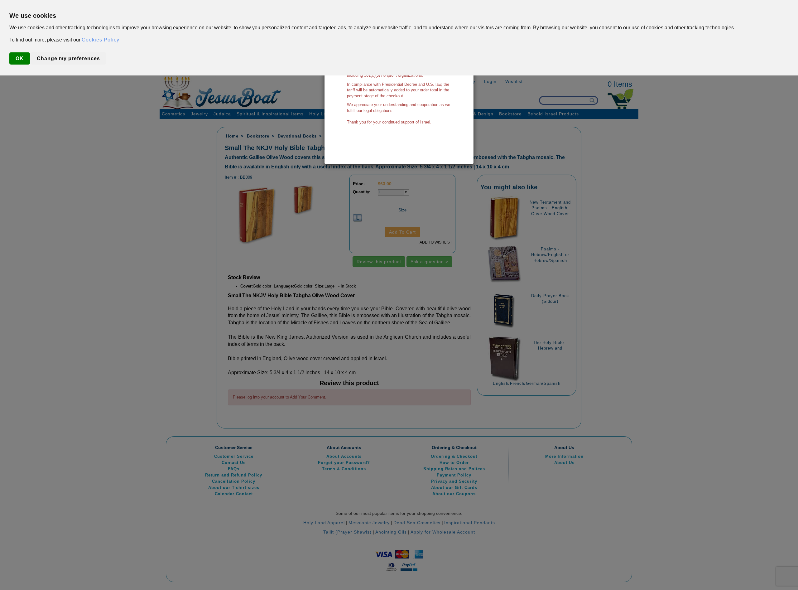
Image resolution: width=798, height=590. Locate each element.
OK (20, 58)
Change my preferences (68, 58)
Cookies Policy (100, 39)
